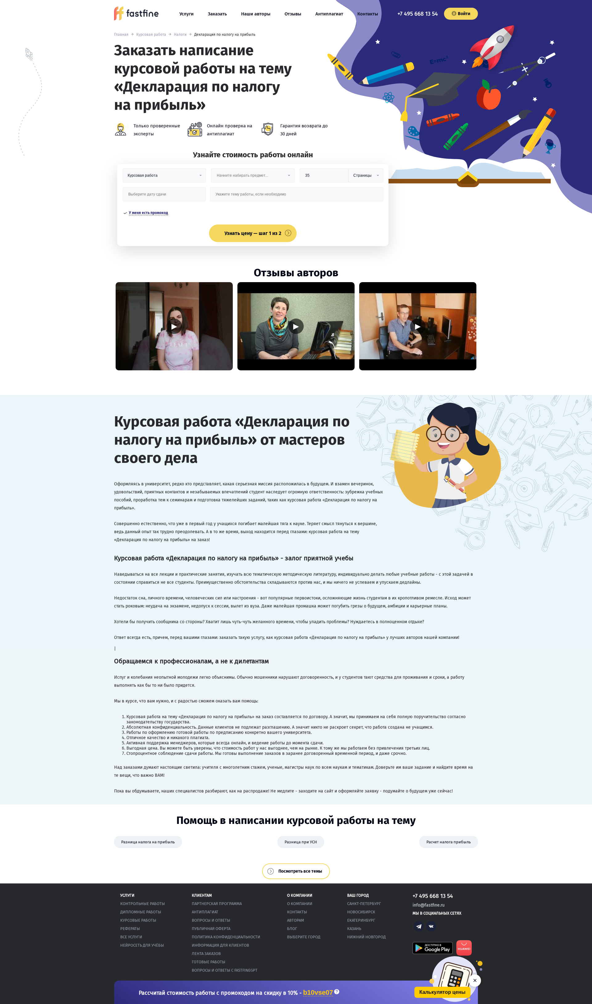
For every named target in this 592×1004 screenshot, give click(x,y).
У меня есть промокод (148, 213)
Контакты (367, 14)
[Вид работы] (164, 177)
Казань (354, 928)
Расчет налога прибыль (448, 842)
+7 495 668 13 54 (417, 13)
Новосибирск (361, 912)
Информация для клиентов (220, 945)
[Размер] (324, 177)
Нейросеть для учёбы (142, 945)
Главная (121, 34)
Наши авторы (255, 14)
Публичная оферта (211, 928)
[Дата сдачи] (164, 196)
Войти (464, 13)
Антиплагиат (329, 14)
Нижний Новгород (366, 937)
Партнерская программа (217, 903)
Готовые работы (208, 962)
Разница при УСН (301, 842)
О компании (299, 903)
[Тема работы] (296, 196)
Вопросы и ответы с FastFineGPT (224, 970)
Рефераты (130, 928)
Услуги (186, 14)
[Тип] (365, 177)
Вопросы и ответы (211, 920)
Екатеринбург (361, 920)
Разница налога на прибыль (148, 842)
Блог (292, 928)
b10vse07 (318, 992)
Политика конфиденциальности (226, 937)
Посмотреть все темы (300, 871)
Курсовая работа (151, 34)
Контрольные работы (142, 903)
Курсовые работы (138, 920)
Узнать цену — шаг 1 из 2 (252, 233)
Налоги (180, 34)
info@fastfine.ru (429, 905)
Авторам (295, 920)
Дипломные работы (140, 912)
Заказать (217, 14)
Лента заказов (206, 953)
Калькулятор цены (442, 992)
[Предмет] (252, 177)
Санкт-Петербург (364, 903)
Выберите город (303, 937)
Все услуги (131, 937)
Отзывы (293, 14)
